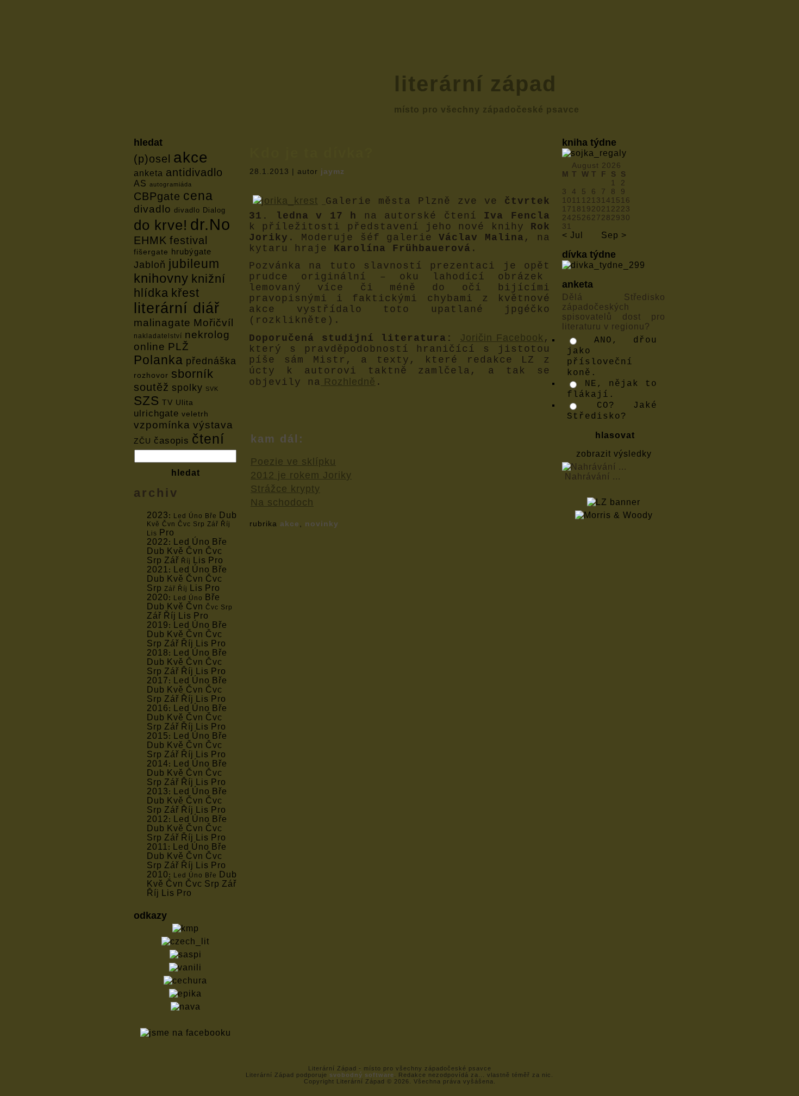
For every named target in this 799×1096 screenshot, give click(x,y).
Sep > (614, 235)
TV (167, 402)
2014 (157, 763)
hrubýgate (191, 251)
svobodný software (361, 1075)
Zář (171, 560)
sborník (192, 374)
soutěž (151, 387)
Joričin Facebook (502, 337)
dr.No (210, 224)
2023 (157, 515)
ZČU (142, 441)
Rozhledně (348, 381)
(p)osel (152, 159)
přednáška (211, 361)
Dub (228, 515)
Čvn (194, 551)
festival (189, 240)
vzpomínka (162, 425)
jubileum (194, 264)
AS (140, 183)
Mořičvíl (213, 322)
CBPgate (157, 196)
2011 (157, 846)
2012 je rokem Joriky (301, 475)
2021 (157, 569)
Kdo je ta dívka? (311, 153)
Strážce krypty (285, 488)
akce (190, 157)
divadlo (152, 209)
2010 (157, 874)
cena (198, 196)
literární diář (177, 308)
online (149, 346)
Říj (170, 615)
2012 (157, 819)
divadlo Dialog (200, 210)
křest (185, 293)
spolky (187, 387)
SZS (146, 401)
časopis (171, 440)
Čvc (213, 551)
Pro (166, 532)
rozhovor (151, 375)
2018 (157, 652)
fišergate (151, 251)
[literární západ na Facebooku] (157, 1076)
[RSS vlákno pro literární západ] (140, 1076)
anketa (148, 173)
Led (181, 541)
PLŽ (178, 346)
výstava (213, 425)
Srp (154, 560)
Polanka (158, 360)
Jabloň (150, 264)
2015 (157, 735)
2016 (157, 708)
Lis (199, 560)
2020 (157, 597)
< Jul (572, 235)
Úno (201, 541)
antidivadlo (194, 172)
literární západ (475, 84)
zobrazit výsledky (614, 453)
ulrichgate (156, 413)
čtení (208, 438)
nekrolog (207, 334)
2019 (157, 625)
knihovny (161, 278)
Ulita (184, 402)
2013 (157, 791)
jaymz (333, 171)
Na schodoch (282, 502)
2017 (157, 680)
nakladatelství (158, 336)
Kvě (175, 551)
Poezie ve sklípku (293, 461)
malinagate (162, 322)
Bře (219, 541)
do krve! (161, 225)
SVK (212, 388)
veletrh (195, 413)
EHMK (150, 240)
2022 (157, 541)
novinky (322, 523)
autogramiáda (170, 184)
